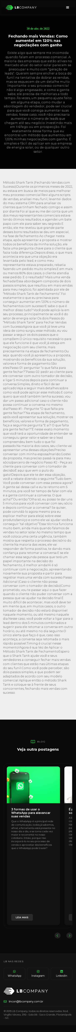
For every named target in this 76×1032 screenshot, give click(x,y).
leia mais (22, 917)
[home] (20, 7)
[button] (67, 7)
